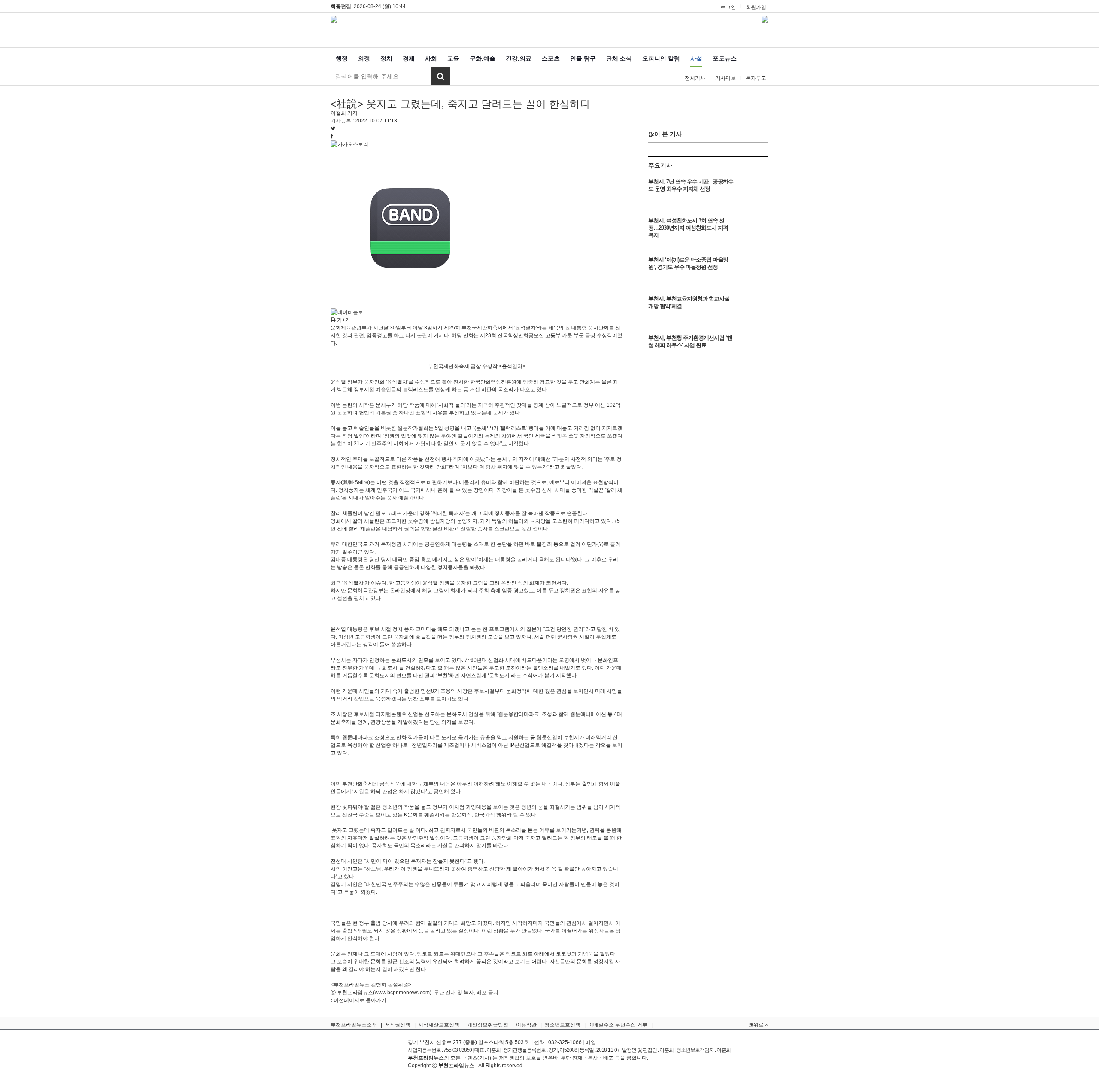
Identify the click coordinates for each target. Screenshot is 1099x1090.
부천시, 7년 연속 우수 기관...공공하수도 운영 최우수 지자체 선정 (690, 185)
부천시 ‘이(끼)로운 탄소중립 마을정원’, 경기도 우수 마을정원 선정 (688, 263)
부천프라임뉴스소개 (354, 1025)
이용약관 (526, 1025)
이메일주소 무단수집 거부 (617, 1025)
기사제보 (725, 78)
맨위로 (756, 1025)
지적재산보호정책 (438, 1025)
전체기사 (695, 78)
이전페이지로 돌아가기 (359, 1000)
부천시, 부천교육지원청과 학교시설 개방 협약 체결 (688, 302)
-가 (338, 320)
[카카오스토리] (349, 144)
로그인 (728, 7)
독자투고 (756, 78)
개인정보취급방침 (487, 1025)
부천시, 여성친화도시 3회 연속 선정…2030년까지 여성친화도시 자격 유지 (688, 227)
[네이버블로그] (349, 312)
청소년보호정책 (562, 1025)
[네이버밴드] (410, 228)
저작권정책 (397, 1025)
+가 (346, 320)
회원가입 (756, 7)
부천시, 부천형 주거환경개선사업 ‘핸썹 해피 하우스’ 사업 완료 (690, 341)
